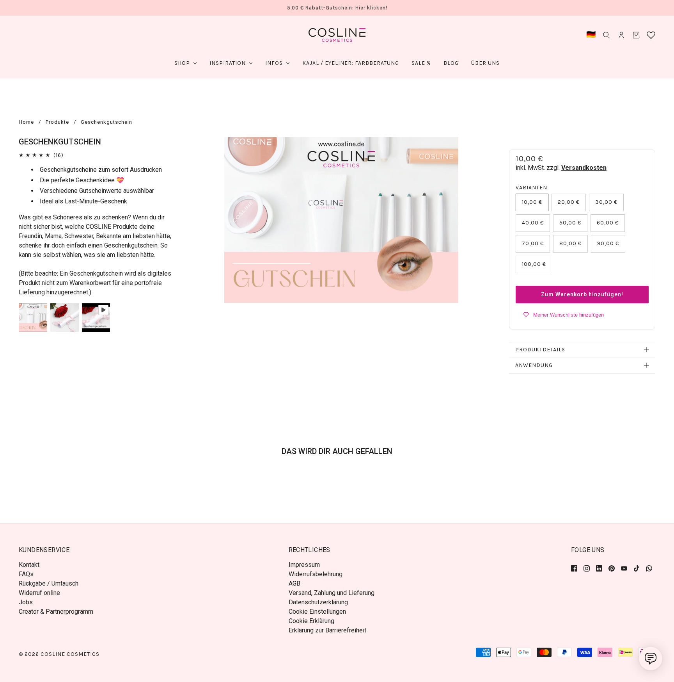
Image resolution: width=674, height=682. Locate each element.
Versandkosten (584, 167)
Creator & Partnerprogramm (56, 611)
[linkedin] (599, 568)
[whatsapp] (649, 568)
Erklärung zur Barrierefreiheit (327, 630)
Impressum (304, 564)
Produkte (57, 122)
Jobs (26, 602)
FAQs (26, 574)
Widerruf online (39, 593)
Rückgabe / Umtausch (48, 583)
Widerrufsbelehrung (315, 574)
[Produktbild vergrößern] (341, 220)
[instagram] (586, 568)
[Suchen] (606, 35)
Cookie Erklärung (311, 621)
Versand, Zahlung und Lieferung (331, 593)
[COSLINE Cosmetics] (337, 35)
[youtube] (624, 568)
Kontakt (29, 564)
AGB (294, 583)
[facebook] (575, 568)
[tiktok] (636, 568)
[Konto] (621, 35)
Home (26, 122)
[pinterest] (611, 568)
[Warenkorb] (636, 35)
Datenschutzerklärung (318, 602)
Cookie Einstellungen (317, 611)
